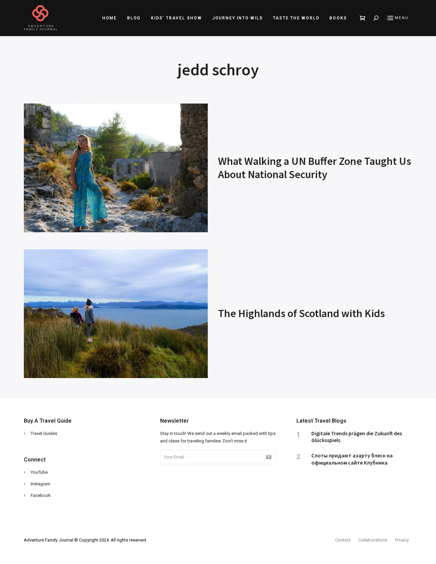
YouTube (39, 472)
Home (109, 18)
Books (338, 18)
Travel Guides (44, 433)
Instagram (40, 483)
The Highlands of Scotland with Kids (301, 313)
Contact (343, 540)
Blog (134, 18)
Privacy (402, 540)
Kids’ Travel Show (176, 18)
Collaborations (372, 540)
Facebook (41, 495)
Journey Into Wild (237, 18)
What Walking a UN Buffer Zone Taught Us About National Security (314, 167)
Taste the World (296, 18)
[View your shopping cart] (363, 18)
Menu (402, 18)
